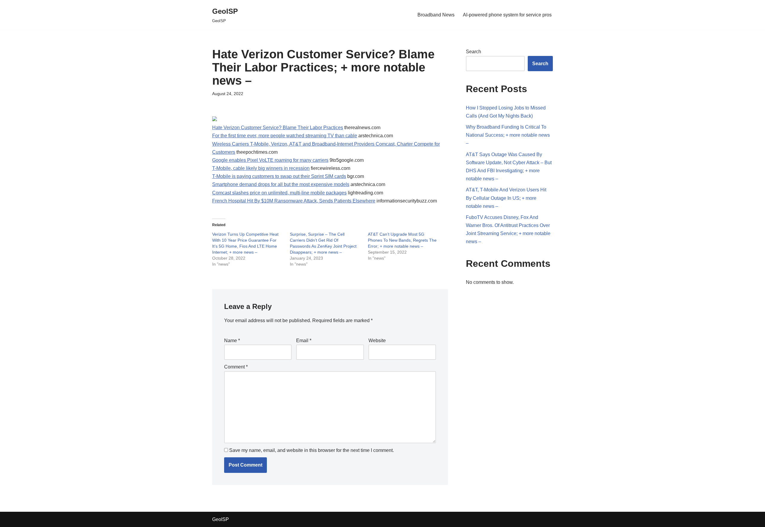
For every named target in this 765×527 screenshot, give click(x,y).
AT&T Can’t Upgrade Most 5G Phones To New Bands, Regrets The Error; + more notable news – (402, 240)
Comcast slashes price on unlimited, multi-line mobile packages (279, 192)
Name (232, 340)
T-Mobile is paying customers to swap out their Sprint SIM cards (279, 176)
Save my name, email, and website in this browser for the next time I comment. (311, 450)
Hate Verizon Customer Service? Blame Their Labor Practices (277, 127)
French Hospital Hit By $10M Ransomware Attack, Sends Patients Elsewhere (293, 200)
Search (473, 51)
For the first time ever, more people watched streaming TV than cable (284, 135)
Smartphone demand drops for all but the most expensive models (280, 184)
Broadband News (436, 14)
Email (303, 340)
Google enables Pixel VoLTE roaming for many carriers (270, 160)
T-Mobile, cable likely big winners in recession (261, 168)
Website (377, 340)
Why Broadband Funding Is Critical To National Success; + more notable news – (508, 135)
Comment (236, 366)
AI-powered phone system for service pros (507, 14)
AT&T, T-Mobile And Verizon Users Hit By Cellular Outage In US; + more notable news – (506, 197)
